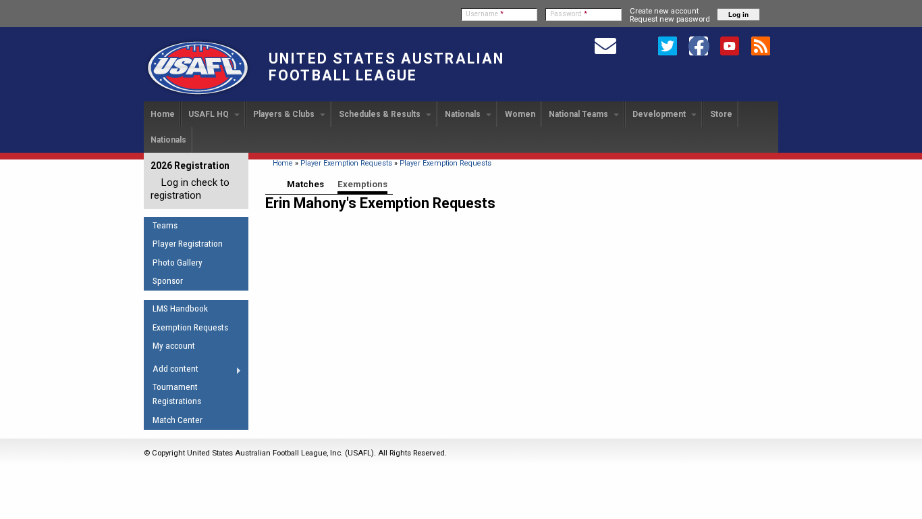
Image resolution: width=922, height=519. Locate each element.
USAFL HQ (209, 114)
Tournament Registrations (177, 394)
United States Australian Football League (386, 67)
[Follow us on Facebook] (698, 45)
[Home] (198, 95)
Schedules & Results (381, 114)
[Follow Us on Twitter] (667, 45)
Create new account (664, 11)
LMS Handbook (180, 308)
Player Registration (188, 244)
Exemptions (362, 184)
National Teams (579, 114)
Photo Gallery (177, 262)
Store (721, 114)
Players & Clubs (285, 114)
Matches (305, 184)
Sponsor (168, 281)
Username (485, 14)
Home (163, 114)
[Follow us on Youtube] (729, 45)
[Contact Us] (605, 45)
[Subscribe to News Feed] (760, 45)
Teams (165, 225)
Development (660, 114)
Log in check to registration (190, 188)
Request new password (670, 19)
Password (568, 14)
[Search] (636, 45)
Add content (171, 371)
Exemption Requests (190, 327)
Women (520, 114)
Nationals (464, 114)
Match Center (177, 420)
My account (174, 346)
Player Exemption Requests (346, 163)
